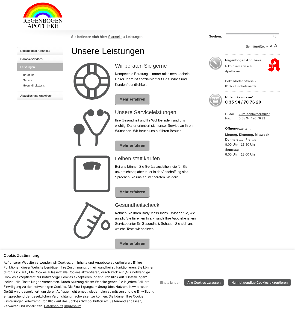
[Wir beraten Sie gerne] (92, 98)
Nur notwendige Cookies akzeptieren (259, 282)
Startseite (115, 37)
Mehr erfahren (132, 99)
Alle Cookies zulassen (204, 282)
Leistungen (27, 67)
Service (27, 80)
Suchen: (215, 36)
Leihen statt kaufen (137, 159)
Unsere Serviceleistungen (145, 112)
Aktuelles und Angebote (36, 95)
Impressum (72, 306)
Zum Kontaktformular (254, 114)
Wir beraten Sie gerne (141, 66)
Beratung (29, 75)
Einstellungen (170, 282)
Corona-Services (31, 59)
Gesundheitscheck (137, 205)
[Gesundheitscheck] (92, 237)
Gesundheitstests (34, 85)
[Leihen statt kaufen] (92, 191)
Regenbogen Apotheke (35, 50)
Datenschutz (53, 306)
